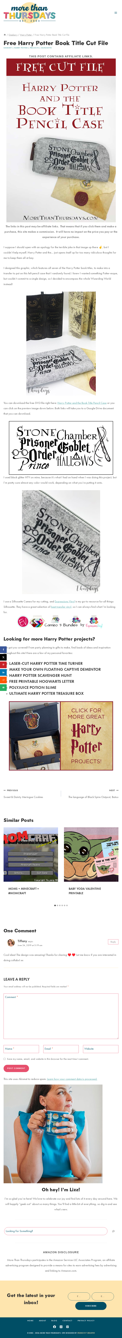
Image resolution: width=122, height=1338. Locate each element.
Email (49, 1049)
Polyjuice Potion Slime (32, 687)
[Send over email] (3, 687)
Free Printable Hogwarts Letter (41, 681)
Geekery (8, 48)
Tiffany (22, 941)
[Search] (113, 1231)
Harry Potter (21, 48)
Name (10, 1049)
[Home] (5, 34)
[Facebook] (54, 1327)
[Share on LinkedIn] (3, 672)
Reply (113, 941)
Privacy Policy (86, 1320)
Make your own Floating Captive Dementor (55, 669)
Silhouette (46, 48)
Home (30, 1320)
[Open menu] (115, 12)
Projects (34, 48)
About (42, 1320)
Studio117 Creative (86, 1333)
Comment (11, 997)
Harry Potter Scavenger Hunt (40, 675)
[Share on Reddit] (3, 680)
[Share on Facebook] (3, 649)
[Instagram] (61, 1327)
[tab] (55, 905)
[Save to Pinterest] (3, 665)
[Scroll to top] (115, 1326)
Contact (67, 1320)
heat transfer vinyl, (61, 607)
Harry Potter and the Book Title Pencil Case (82, 403)
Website (89, 1049)
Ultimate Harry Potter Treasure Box (46, 693)
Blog (54, 1320)
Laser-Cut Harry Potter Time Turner (46, 663)
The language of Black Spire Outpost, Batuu (93, 794)
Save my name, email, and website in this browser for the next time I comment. (48, 1058)
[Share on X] (3, 657)
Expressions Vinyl (65, 601)
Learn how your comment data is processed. (72, 1079)
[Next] (115, 865)
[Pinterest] (67, 1327)
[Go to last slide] (7, 865)
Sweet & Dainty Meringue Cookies (23, 794)
